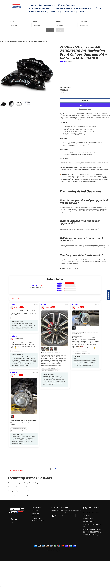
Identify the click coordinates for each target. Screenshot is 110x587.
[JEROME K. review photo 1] (54, 328)
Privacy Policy (35, 510)
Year (12, 22)
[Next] (53, 104)
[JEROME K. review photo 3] (47, 349)
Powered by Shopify (12, 522)
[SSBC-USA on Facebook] (9, 519)
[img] (13, 304)
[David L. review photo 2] (12, 416)
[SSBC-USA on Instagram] (12, 519)
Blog (82, 11)
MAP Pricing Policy (36, 518)
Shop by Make (45, 5)
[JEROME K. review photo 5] (55, 349)
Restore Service (81, 8)
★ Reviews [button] (108, 295)
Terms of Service (36, 515)
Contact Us (69, 11)
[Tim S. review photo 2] (74, 328)
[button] (63, 61)
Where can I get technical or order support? (19, 495)
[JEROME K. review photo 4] (51, 349)
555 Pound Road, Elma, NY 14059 (91, 512)
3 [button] (55, 469)
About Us (55, 11)
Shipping (62, 92)
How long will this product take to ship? (18, 491)
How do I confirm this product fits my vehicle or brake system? (24, 483)
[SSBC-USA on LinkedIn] (16, 519)
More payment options (85, 109)
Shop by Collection (66, 5)
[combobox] (20, 25)
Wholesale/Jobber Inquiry (38, 520)
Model (58, 22)
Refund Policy (35, 513)
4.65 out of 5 (41, 285)
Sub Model (83, 22)
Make (35, 22)
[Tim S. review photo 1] (85, 318)
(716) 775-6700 (86, 515)
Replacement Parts (38, 11)
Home (31, 5)
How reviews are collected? (16, 470)
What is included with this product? (17, 487)
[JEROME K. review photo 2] (43, 349)
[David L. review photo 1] (24, 396)
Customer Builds (62, 8)
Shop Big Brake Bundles (40, 8)
